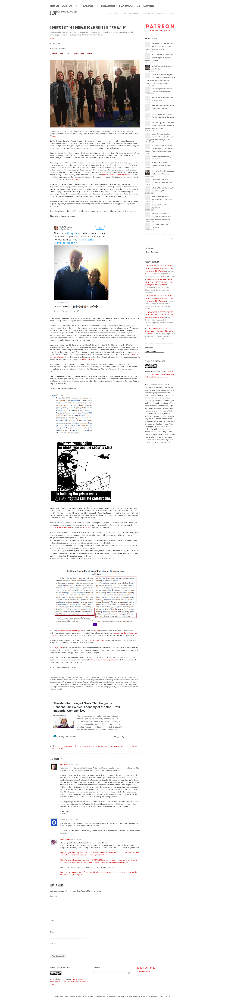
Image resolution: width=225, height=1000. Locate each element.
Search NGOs (88, 5)
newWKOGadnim (56, 32)
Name (52, 920)
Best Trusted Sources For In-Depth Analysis (115, 5)
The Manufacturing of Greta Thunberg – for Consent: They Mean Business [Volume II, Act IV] (160, 336)
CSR (138, 5)
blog (78, 5)
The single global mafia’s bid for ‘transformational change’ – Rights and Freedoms (159, 331)
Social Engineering (74, 35)
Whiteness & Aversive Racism (92, 35)
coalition (96, 631)
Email (52, 932)
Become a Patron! (143, 971)
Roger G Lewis (65, 839)
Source (53, 136)
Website (52, 943)
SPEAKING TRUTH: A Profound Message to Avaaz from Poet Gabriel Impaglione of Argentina (160, 273)
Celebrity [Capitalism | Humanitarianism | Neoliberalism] (94, 32)
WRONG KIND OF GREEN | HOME (61, 5)
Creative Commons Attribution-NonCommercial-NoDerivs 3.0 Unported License (159, 374)
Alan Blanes (64, 764)
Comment (54, 896)
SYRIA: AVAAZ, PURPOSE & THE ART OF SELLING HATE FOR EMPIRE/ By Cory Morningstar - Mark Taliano (159, 268)
